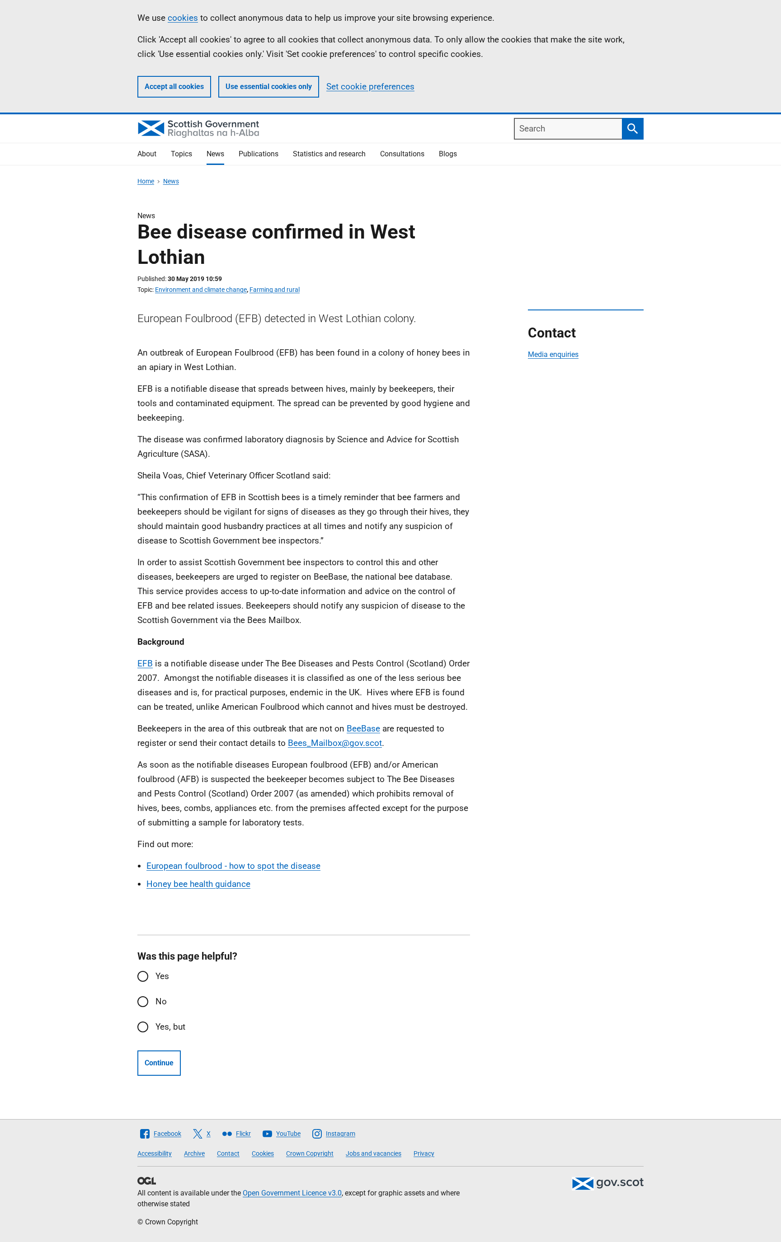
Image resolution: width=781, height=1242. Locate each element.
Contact (228, 1153)
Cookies (263, 1153)
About (146, 154)
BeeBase (363, 728)
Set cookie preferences (370, 86)
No (161, 1001)
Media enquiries (553, 354)
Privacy (424, 1153)
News (215, 154)
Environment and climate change (201, 289)
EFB (145, 663)
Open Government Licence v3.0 (292, 1193)
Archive (194, 1153)
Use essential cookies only (269, 86)
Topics (181, 154)
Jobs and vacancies (373, 1153)
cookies (183, 18)
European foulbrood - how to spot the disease (233, 866)
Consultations (402, 154)
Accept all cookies (174, 86)
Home (145, 181)
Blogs (448, 154)
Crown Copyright (310, 1153)
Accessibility (154, 1153)
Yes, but (170, 1027)
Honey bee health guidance (198, 884)
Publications (258, 154)
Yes (162, 976)
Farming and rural (274, 289)
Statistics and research (329, 154)
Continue (159, 1063)
